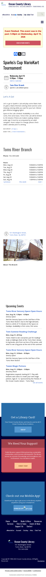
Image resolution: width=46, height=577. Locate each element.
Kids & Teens (21, 524)
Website (19, 15)
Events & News (35, 524)
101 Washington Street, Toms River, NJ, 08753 (17, 234)
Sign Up (23, 429)
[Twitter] (9, 10)
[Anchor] (19, 10)
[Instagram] (6, 10)
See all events (38, 383)
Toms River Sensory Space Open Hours (24, 311)
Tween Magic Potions (16, 366)
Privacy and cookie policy (13, 571)
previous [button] (7, 182)
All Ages (14, 129)
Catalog (27, 15)
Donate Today (23, 466)
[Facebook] (2, 10)
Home (8, 521)
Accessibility (27, 571)
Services (10, 524)
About (15, 521)
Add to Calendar (15, 81)
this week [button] (22, 182)
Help (31, 530)
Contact (29, 526)
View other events (23, 43)
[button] (42, 22)
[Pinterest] (12, 10)
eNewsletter (6, 14)
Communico (37, 571)
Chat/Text (38, 530)
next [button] (40, 182)
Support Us (19, 526)
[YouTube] (16, 10)
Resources (38, 521)
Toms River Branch (17, 85)
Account (13, 14)
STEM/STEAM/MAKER (18, 132)
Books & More (26, 521)
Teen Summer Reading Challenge (21, 331)
